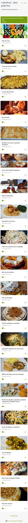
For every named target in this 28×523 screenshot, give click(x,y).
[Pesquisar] (22, 3)
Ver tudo (4, 21)
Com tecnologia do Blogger (14, 521)
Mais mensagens (14, 515)
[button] (25, 46)
